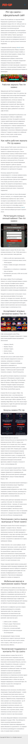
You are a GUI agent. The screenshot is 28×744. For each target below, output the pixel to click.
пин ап (18, 47)
